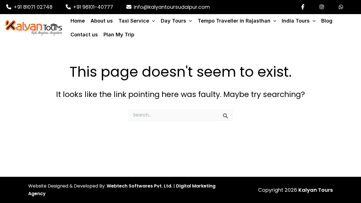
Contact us (84, 34)
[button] (152, 21)
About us (102, 21)
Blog (327, 21)
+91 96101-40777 (92, 6)
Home (78, 21)
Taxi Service (133, 21)
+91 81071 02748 (32, 6)
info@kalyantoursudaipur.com (171, 6)
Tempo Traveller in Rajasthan (234, 21)
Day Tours (173, 21)
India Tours (296, 21)
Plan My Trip (119, 34)
